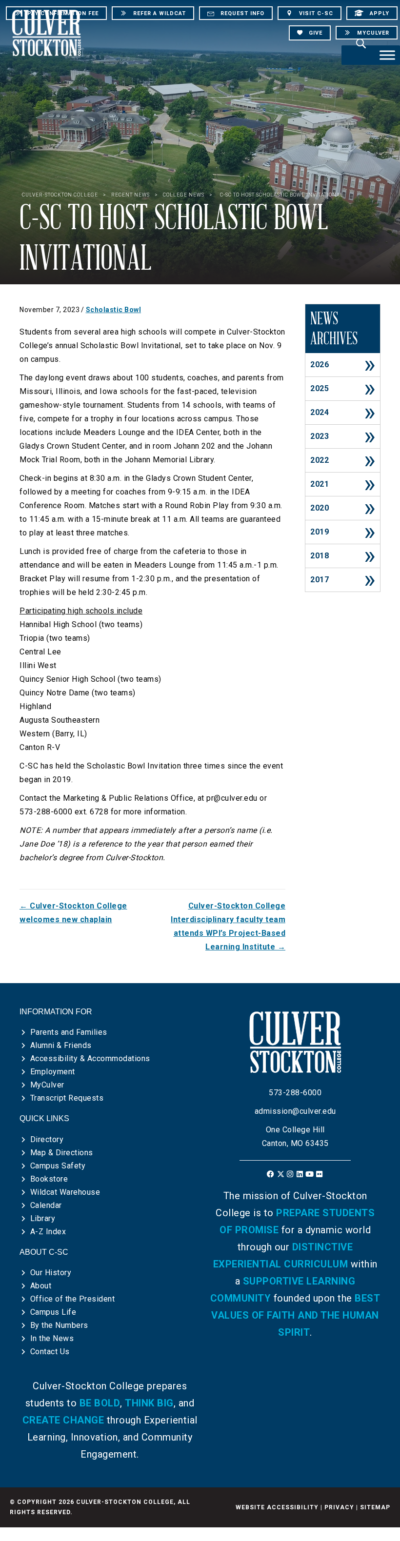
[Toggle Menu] (387, 54)
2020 (319, 508)
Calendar (46, 1205)
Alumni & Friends (61, 1045)
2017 (319, 579)
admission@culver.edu (295, 1111)
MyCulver (47, 1084)
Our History (51, 1272)
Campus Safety (58, 1165)
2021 (319, 484)
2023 (319, 436)
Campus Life (53, 1312)
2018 (319, 555)
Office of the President (72, 1299)
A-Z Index (48, 1231)
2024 (319, 412)
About (41, 1285)
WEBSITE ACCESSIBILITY (277, 1507)
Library (43, 1218)
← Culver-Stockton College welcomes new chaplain (73, 912)
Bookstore (49, 1179)
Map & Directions (61, 1152)
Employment (52, 1071)
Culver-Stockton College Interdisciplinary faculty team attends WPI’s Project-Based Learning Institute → (228, 926)
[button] (271, 1174)
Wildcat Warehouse (65, 1192)
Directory (47, 1139)
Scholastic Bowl (113, 310)
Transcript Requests (67, 1098)
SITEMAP (375, 1507)
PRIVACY (339, 1507)
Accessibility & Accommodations (90, 1058)
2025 (319, 388)
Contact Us (50, 1351)
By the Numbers (59, 1325)
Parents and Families (68, 1032)
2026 (319, 364)
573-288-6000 (295, 1092)
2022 (319, 460)
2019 (319, 531)
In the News (52, 1338)
